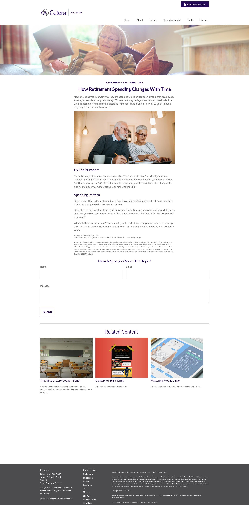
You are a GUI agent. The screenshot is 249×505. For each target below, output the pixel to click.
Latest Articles (89, 499)
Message (45, 285)
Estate (86, 481)
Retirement (88, 474)
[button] (127, 20)
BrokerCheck (161, 472)
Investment (88, 477)
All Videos (87, 502)
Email (129, 266)
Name (43, 266)
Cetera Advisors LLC (153, 495)
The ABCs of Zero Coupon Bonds (60, 380)
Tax (84, 488)
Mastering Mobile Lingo (165, 380)
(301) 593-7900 (54, 474)
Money (86, 492)
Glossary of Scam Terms (109, 380)
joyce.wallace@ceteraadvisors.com (56, 498)
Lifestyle (87, 495)
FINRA (170, 495)
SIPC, (176, 495)
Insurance (87, 484)
